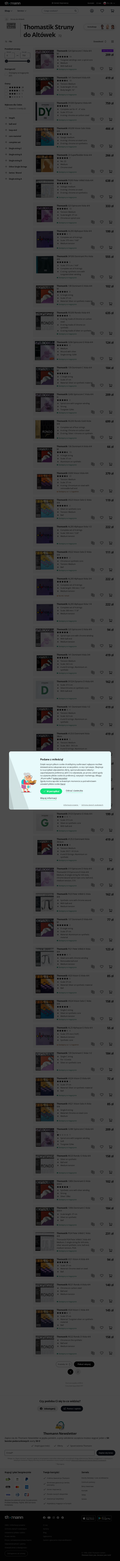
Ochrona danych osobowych (92, 805)
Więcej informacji (48, 798)
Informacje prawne (71, 805)
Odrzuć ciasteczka (74, 790)
